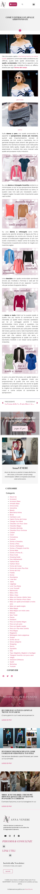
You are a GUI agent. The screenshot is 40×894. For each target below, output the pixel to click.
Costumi (13, 539)
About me (13, 497)
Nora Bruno (29, 889)
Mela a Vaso (14, 595)
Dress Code (14, 555)
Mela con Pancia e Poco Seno (20, 599)
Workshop (13, 664)
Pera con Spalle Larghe (18, 626)
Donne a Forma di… (16, 553)
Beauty (12, 510)
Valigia (12, 657)
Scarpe (12, 637)
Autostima (13, 508)
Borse (12, 515)
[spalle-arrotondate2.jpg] (20, 126)
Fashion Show (14, 564)
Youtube (13, 666)
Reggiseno (13, 633)
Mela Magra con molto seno (19, 611)
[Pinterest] (19, 836)
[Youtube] (5, 836)
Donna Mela (14, 550)
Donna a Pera (14, 544)
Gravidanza (14, 577)
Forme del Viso (15, 570)
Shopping (13, 644)
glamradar (20, 100)
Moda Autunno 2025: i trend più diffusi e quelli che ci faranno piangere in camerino (17, 797)
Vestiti (12, 662)
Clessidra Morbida (16, 528)
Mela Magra (14, 608)
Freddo (12, 573)
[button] (33, 4)
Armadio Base (14, 503)
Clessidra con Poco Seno (18, 524)
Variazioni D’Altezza (17, 660)
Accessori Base (15, 501)
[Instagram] (10, 836)
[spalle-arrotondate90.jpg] (20, 275)
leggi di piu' (7, 720)
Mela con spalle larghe (17, 606)
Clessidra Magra (15, 526)
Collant (12, 532)
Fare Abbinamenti (16, 559)
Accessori (13, 499)
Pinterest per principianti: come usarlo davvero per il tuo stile (18, 752)
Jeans (12, 582)
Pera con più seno (16, 624)
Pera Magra (14, 631)
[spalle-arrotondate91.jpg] (20, 311)
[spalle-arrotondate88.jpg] (20, 181)
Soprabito (13, 648)
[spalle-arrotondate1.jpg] (20, 96)
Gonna (12, 575)
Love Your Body (15, 586)
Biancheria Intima (16, 512)
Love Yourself (14, 588)
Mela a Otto (14, 593)
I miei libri (13, 579)
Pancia (12, 617)
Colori (12, 535)
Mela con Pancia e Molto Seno (20, 597)
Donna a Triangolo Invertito (19, 548)
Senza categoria (15, 642)
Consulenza (14, 537)
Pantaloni (13, 619)
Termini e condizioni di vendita (22, 882)
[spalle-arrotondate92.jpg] (20, 373)
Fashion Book (14, 561)
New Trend (13, 615)
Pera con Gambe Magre (18, 622)
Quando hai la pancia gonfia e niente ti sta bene (17, 711)
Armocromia (14, 506)
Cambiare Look (15, 517)
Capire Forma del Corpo (18, 519)
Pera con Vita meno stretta (19, 628)
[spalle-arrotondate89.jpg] (20, 228)
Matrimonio (14, 590)
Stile (11, 651)
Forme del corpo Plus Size (19, 568)
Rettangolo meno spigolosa (19, 635)
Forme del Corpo (16, 566)
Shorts (12, 646)
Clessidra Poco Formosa (18, 530)
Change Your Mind (16, 521)
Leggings (13, 584)
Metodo (12, 613)
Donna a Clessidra (16, 541)
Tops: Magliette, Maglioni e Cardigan (23, 653)
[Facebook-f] (14, 836)
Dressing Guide (15, 557)
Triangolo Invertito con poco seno (22, 655)
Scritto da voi (14, 640)
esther (20, 130)
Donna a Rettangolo (17, 546)
